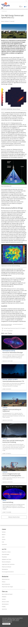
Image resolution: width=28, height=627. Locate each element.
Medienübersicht (5, 579)
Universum (4, 11)
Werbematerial (5, 604)
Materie (3, 534)
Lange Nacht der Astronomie (8, 564)
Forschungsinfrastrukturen (8, 571)
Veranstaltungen (5, 554)
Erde (3, 542)
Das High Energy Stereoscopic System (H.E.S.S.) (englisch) (14, 328)
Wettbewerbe (5, 569)
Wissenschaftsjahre (6, 561)
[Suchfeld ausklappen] (26, 1)
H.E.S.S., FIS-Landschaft (8, 330)
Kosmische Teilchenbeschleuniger (13, 352)
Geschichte (4, 609)
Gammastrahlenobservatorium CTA (13, 381)
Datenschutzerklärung (7, 621)
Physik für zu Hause (6, 552)
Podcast (3, 581)
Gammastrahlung (8, 502)
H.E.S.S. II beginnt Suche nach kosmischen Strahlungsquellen (12, 474)
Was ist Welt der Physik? (7, 594)
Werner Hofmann (5, 21)
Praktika (3, 606)
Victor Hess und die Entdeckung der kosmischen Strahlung (13, 441)
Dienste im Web (5, 601)
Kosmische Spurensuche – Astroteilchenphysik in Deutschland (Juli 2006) (12, 325)
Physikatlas (4, 557)
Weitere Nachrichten (14, 517)
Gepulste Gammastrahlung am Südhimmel (12, 410)
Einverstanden (6, 623)
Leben (3, 537)
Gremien (4, 599)
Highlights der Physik (6, 559)
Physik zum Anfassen (6, 566)
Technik (3, 539)
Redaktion (4, 596)
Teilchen (4, 532)
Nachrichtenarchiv (6, 584)
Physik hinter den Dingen (7, 586)
